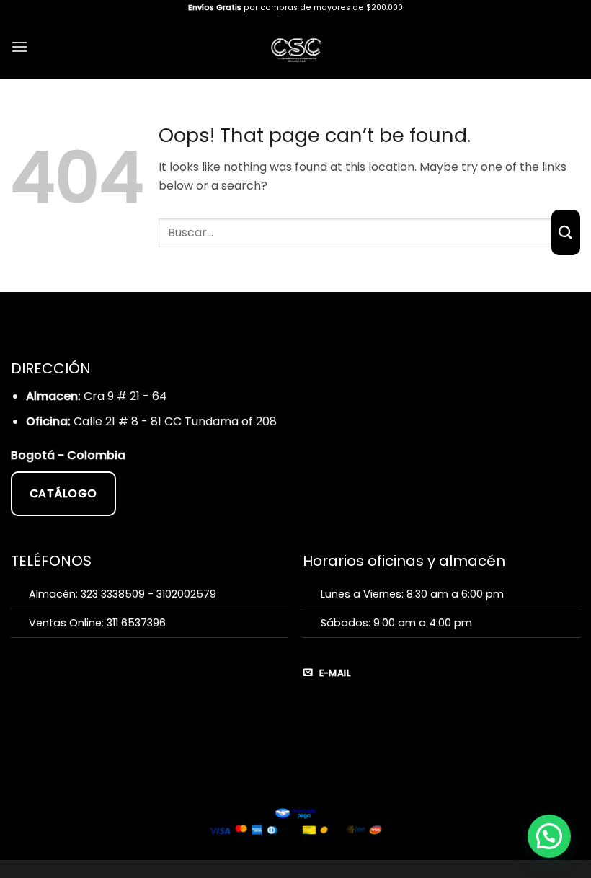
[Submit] (565, 232)
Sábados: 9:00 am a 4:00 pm (396, 623)
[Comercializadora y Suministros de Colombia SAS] (295, 47)
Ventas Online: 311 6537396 (97, 623)
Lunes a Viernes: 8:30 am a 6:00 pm (412, 594)
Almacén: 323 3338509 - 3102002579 (122, 594)
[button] (19, 46)
